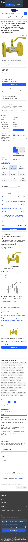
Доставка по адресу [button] (8, 411)
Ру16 (12, 395)
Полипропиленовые (5, 392)
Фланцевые (4, 382)
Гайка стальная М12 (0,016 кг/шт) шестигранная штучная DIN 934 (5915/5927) (14, 200)
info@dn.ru (3, 5)
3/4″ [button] (14, 135)
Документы (3, 515)
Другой (18, 4)
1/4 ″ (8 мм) (19, 365)
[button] (20, 133)
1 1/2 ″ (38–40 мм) (14, 362)
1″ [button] (15, 135)
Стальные (10, 385)
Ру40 (24, 385)
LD (24, 382)
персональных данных (18, 478)
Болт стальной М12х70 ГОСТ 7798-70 (12, 208)
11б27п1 (19, 385)
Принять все (13, 530)
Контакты (3, 2)
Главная (3, 21)
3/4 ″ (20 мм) (11, 375)
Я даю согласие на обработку (12, 478)
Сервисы (3, 502)
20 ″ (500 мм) (4, 372)
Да (9, 4)
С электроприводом (21, 392)
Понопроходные (12, 382)
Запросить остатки (14, 356)
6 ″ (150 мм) (4, 380)
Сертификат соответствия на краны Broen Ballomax (14, 318)
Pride (15, 385)
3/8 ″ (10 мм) (19, 375)
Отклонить (14, 527)
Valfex (7, 395)
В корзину (14, 84)
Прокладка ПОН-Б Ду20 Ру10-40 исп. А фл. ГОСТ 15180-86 (14, 192)
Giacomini (16, 395)
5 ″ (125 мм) (19, 377)
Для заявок (4, 499)
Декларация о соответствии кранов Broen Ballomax (14, 315)
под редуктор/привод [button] (21, 147)
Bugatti (3, 395)
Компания (3, 506)
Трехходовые (10, 387)
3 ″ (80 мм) (4, 375)
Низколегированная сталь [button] (18, 129)
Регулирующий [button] (22, 149)
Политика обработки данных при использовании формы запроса (12, 484)
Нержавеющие (13, 390)
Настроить (14, 533)
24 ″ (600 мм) (12, 372)
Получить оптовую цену (14, 88)
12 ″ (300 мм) (12, 367)
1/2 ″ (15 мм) (12, 365)
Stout (21, 395)
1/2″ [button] (23, 135)
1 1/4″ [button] (21, 135)
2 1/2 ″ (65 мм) (19, 370)
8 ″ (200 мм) (11, 380)
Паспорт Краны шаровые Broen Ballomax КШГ (12, 320)
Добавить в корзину (14, 229)
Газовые (19, 21)
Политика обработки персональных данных (11, 510)
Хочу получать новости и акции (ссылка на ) (13, 481)
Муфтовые (20, 382)
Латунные (18, 380)
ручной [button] (14, 147)
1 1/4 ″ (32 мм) (23, 362)
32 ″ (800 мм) (4, 377)
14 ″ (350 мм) (20, 367)
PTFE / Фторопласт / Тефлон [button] (18, 155)
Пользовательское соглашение (8, 512)
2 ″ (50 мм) (11, 370)
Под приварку (4, 390)
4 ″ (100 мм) (12, 377)
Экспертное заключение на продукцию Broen (12, 313)
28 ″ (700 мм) (20, 372)
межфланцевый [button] (21, 151)
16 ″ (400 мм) (4, 370)
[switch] (2, 411)
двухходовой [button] (15, 149)
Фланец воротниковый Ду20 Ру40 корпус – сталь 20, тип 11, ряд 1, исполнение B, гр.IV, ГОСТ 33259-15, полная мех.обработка (14, 217)
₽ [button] (7, 71)
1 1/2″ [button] (18, 135)
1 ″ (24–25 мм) (4, 362)
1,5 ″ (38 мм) (4, 365)
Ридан (13, 392)
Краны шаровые (10, 21)
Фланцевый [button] (15, 151)
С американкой (18, 387)
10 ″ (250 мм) (4, 367)
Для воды (3, 385)
